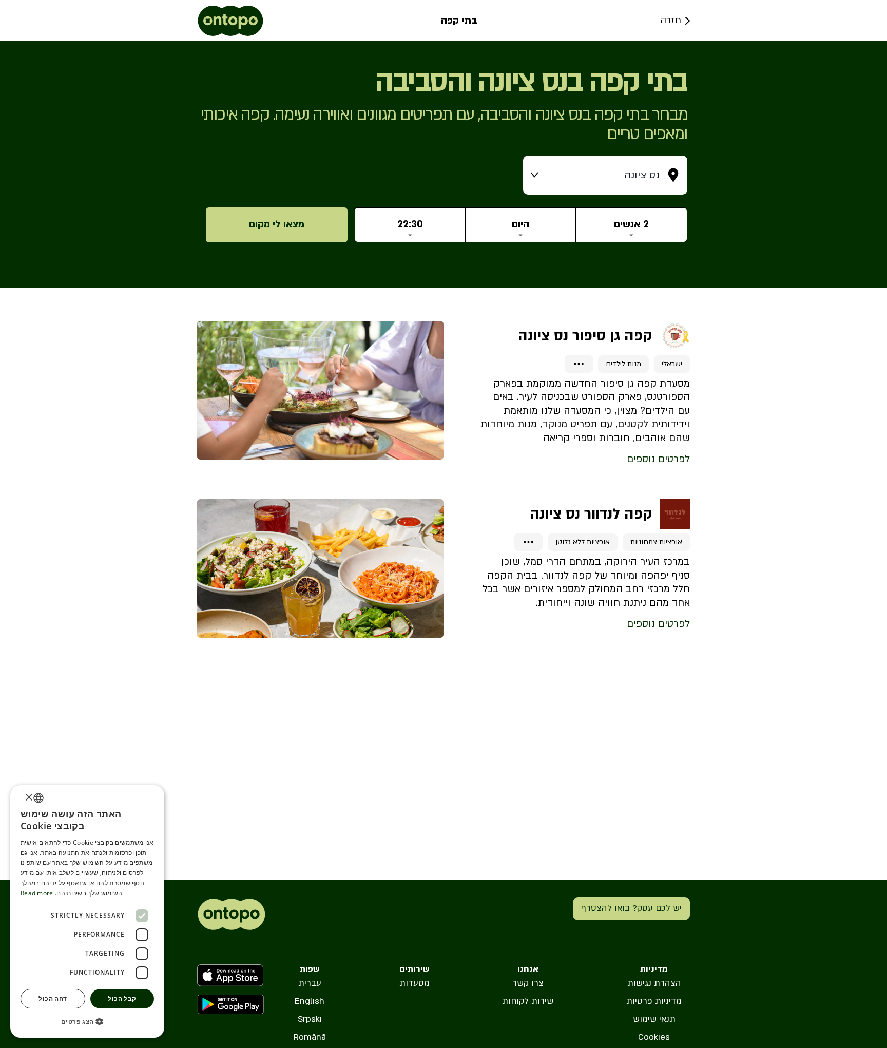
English (309, 1001)
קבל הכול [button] (122, 998)
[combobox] (38, 798)
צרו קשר (528, 983)
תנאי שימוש (654, 1019)
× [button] (29, 798)
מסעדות (414, 983)
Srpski (310, 1019)
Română (310, 1037)
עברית (309, 983)
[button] (87, 1021)
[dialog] (87, 911)
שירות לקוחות (527, 1001)
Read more (37, 893)
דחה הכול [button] (52, 998)
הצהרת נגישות (654, 983)
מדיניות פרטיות (654, 1001)
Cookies (654, 1037)
